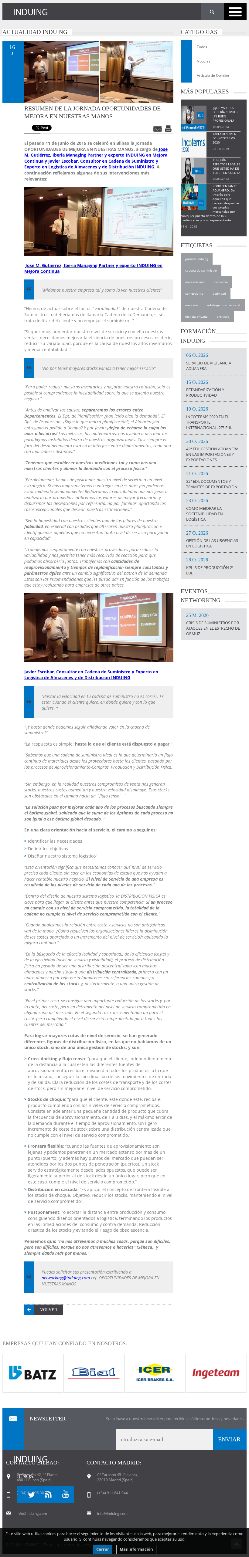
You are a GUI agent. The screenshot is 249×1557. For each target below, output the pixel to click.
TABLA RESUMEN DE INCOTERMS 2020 (225, 138)
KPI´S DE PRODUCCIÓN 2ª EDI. (210, 566)
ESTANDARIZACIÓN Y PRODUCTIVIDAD (205, 389)
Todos (202, 46)
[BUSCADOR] (212, 11)
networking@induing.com (66, 1278)
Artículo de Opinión (213, 75)
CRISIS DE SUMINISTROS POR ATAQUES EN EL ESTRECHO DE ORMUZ (213, 625)
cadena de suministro (201, 270)
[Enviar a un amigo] (157, 129)
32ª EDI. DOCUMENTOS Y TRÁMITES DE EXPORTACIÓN (211, 480)
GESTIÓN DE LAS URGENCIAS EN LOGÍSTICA (212, 540)
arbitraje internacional (223, 305)
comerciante (194, 293)
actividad (219, 293)
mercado (191, 305)
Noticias (203, 61)
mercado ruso (195, 282)
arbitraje (223, 316)
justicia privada (196, 316)
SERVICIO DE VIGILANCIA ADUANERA (208, 362)
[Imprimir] (168, 129)
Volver (48, 1310)
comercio (221, 282)
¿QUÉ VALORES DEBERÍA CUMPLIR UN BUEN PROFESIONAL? (225, 114)
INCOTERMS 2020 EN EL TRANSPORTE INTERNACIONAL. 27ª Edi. (209, 418)
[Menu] (235, 11)
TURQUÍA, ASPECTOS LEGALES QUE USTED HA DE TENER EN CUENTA (226, 166)
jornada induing (196, 259)
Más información (136, 1549)
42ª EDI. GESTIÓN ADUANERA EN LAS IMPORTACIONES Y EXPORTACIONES (212, 451)
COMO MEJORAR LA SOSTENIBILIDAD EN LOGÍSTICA (204, 510)
